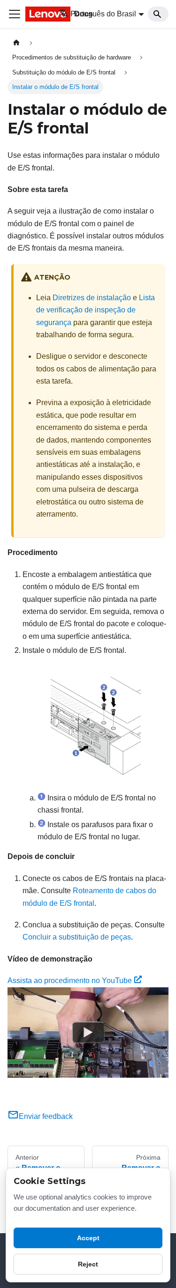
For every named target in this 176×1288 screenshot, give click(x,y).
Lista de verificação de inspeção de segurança (95, 310)
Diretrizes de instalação (92, 298)
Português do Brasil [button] (103, 14)
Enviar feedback (46, 1116)
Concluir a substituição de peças (77, 937)
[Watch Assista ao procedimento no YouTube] (88, 1032)
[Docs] (35, 14)
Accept (88, 1238)
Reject (88, 1264)
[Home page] (16, 43)
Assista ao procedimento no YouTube (70, 981)
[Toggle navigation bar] (15, 14)
